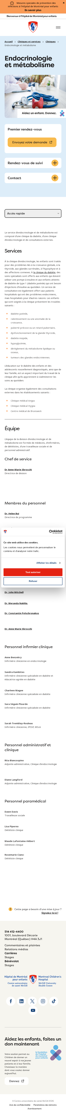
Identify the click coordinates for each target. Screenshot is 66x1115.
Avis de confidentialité (19, 1105)
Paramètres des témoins (45, 1105)
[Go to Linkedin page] (21, 1001)
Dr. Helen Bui (12, 513)
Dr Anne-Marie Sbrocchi (18, 469)
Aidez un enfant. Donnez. (39, 113)
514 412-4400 (14, 932)
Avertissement (34, 1108)
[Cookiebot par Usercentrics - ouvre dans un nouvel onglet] (49, 532)
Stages (9, 957)
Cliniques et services (29, 41)
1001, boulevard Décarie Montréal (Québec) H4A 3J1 (23, 937)
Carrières (11, 953)
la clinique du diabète (44, 272)
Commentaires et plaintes (22, 945)
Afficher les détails (46, 563)
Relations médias (16, 949)
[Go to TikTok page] (53, 1001)
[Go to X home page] (32, 1001)
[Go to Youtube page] (33, 1010)
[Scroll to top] (58, 1093)
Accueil (9, 41)
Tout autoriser (33, 572)
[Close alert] (63, 3)
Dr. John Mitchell (14, 592)
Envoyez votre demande (29, 142)
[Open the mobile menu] (58, 27)
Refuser (33, 581)
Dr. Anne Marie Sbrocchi (18, 629)
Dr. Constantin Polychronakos (22, 613)
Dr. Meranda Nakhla (16, 603)
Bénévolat (12, 961)
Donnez (14, 1081)
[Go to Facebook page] (10, 1001)
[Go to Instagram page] (43, 1001)
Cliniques (51, 41)
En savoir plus (33, 10)
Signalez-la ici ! (49, 913)
